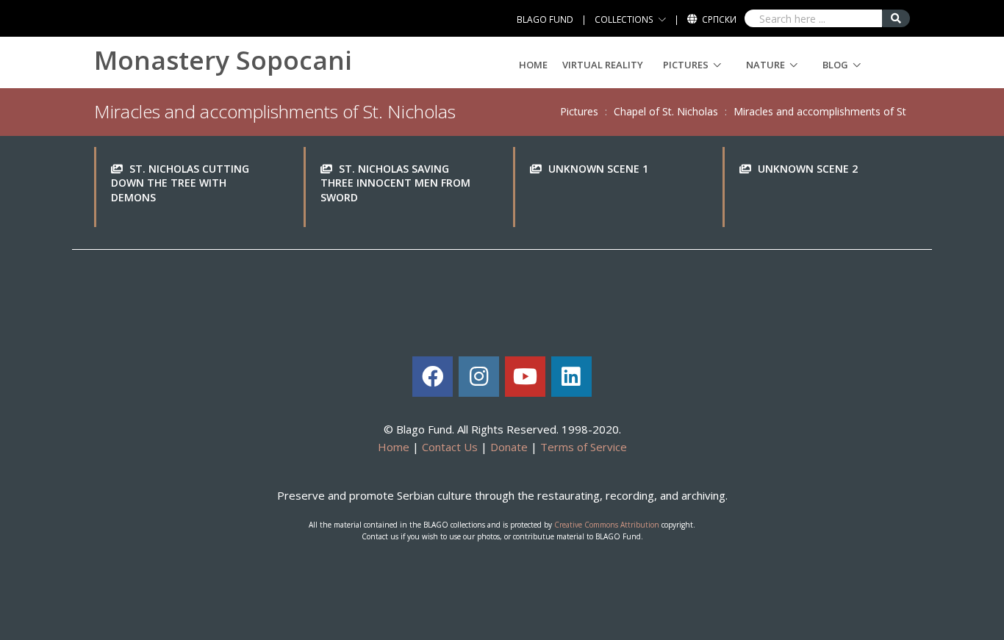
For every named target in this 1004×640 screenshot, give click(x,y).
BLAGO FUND (545, 19)
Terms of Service (583, 446)
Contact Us (450, 446)
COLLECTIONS (624, 19)
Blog (835, 64)
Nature (765, 64)
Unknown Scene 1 (598, 169)
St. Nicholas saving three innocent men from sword (395, 183)
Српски (719, 19)
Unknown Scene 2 (808, 169)
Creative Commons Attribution (606, 524)
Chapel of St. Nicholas (666, 111)
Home (533, 64)
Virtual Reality (602, 64)
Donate (509, 446)
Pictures (686, 64)
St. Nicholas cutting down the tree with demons (180, 183)
